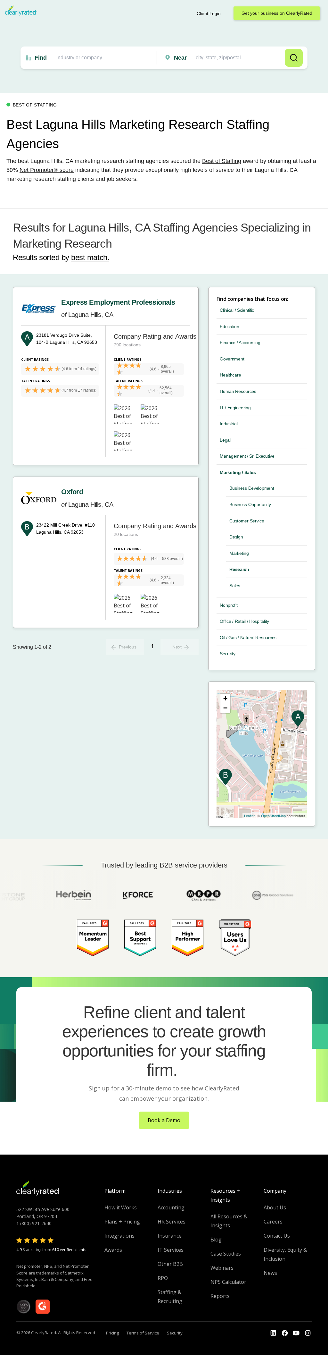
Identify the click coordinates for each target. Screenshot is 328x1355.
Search (294, 58)
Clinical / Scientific (237, 310)
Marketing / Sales (238, 472)
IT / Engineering (235, 407)
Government (232, 358)
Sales (234, 585)
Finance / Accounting (240, 342)
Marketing (239, 553)
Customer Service (246, 520)
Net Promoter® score (47, 170)
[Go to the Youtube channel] (296, 1333)
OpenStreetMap (273, 815)
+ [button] (225, 698)
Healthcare (230, 374)
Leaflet (249, 815)
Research (239, 569)
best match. (90, 257)
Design (236, 536)
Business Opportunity (250, 504)
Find (41, 58)
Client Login (209, 13)
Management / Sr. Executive (247, 456)
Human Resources (238, 391)
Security (227, 653)
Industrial (228, 423)
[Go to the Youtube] (285, 1333)
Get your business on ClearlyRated (277, 13)
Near (180, 58)
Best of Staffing (221, 161)
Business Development (251, 488)
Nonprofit (228, 605)
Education (229, 326)
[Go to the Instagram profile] (308, 1333)
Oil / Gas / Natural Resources (248, 637)
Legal (225, 440)
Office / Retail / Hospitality (244, 621)
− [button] (225, 708)
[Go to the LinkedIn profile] (273, 1333)
